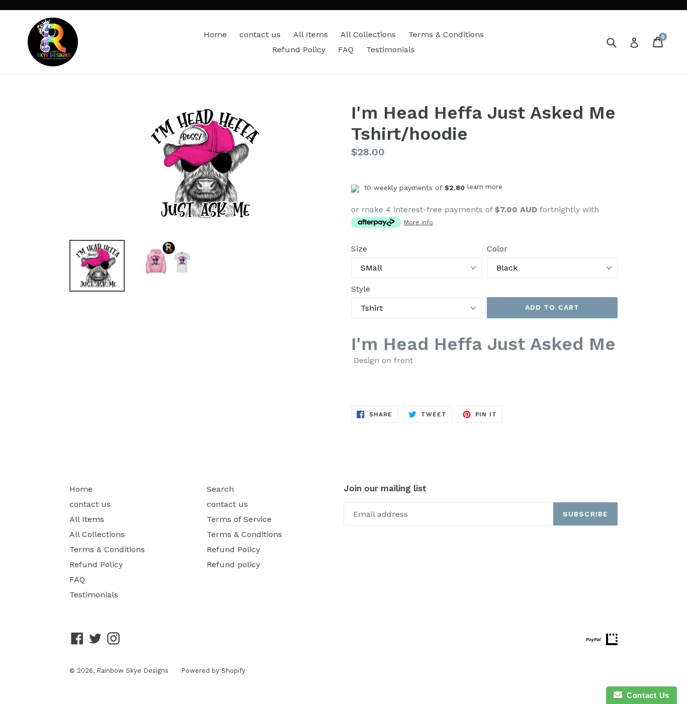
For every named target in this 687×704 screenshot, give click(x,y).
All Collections (368, 34)
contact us (260, 34)
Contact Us (645, 695)
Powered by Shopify (213, 670)
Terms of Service (239, 519)
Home (215, 34)
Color (497, 248)
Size (359, 248)
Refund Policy (298, 49)
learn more (484, 187)
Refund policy (233, 564)
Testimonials (390, 49)
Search (220, 489)
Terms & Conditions (446, 34)
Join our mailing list (384, 488)
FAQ (346, 49)
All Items (310, 34)
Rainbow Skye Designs (132, 670)
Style (360, 289)
